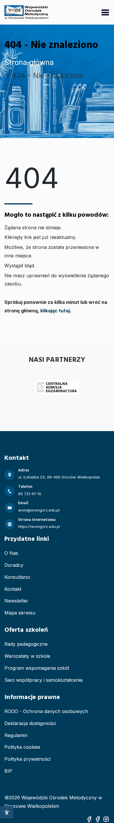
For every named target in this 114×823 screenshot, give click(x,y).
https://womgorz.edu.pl (39, 526)
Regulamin (15, 735)
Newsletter (16, 601)
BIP (8, 771)
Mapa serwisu (19, 613)
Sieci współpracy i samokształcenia (43, 680)
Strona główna (29, 62)
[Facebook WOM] (89, 819)
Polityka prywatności (27, 759)
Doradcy (13, 565)
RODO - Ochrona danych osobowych (46, 711)
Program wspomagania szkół (36, 668)
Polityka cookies (22, 747)
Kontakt (12, 589)
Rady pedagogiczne (26, 644)
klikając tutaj (55, 311)
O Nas (11, 553)
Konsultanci (17, 577)
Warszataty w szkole (27, 656)
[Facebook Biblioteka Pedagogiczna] (97, 819)
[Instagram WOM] (106, 819)
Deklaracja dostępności (30, 723)
